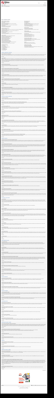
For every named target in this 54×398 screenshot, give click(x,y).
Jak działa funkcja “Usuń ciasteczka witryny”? (6, 26)
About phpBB (21, 352)
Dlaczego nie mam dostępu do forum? (5, 39)
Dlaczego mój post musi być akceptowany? (6, 42)
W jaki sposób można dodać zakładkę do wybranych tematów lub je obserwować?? (32, 39)
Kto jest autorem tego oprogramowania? (28, 45)
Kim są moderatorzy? (26, 22)
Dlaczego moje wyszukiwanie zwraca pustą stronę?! (29, 35)
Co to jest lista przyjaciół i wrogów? (27, 31)
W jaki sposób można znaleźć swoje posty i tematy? (29, 36)
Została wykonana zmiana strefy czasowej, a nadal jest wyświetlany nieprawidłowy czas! (10, 30)
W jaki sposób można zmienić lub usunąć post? (6, 36)
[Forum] (5, 2)
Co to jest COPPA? (3, 22)
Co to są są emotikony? (4, 46)
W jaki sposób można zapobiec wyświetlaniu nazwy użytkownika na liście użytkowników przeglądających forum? (12, 29)
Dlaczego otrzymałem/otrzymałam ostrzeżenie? (6, 40)
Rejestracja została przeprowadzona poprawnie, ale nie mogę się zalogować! (9, 23)
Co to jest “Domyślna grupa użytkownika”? (28, 25)
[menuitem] (38, 385)
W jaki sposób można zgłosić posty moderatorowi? (6, 41)
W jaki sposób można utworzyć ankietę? (5, 37)
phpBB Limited (20, 351)
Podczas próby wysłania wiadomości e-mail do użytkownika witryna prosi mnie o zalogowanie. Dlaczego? (12, 33)
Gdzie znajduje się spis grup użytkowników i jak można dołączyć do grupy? (31, 23)
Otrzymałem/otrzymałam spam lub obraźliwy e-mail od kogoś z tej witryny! (31, 29)
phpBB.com (3, 117)
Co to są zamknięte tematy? (4, 49)
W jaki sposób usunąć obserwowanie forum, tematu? (29, 40)
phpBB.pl (40, 116)
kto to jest (12, 360)
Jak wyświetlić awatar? (4, 32)
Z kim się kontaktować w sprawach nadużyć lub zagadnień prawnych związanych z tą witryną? (33, 46)
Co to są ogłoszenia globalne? (4, 47)
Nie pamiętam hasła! (3, 25)
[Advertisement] (25, 13)
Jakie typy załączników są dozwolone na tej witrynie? (29, 42)
